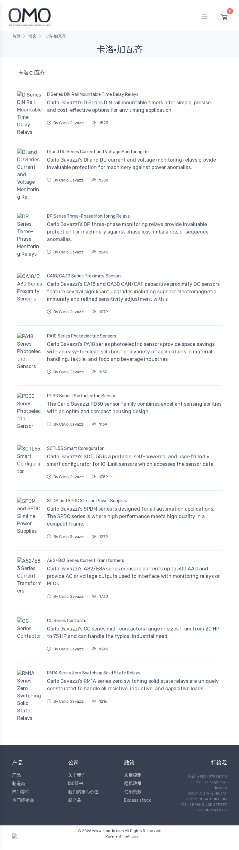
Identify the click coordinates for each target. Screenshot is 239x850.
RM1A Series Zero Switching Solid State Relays (93, 673)
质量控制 (133, 775)
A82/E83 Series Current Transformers (85, 560)
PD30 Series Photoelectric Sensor (81, 396)
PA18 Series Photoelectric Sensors (81, 336)
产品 (16, 775)
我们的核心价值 (83, 792)
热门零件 (21, 792)
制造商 (18, 783)
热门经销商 (23, 800)
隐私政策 (133, 783)
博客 (32, 36)
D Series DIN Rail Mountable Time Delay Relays (92, 94)
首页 (16, 36)
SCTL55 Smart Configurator (75, 448)
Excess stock (137, 800)
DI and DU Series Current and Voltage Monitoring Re (98, 151)
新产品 (74, 800)
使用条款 (133, 792)
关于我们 (77, 775)
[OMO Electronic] (29, 17)
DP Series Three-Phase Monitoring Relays (88, 216)
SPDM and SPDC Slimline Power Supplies (87, 500)
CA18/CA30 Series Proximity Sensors (84, 276)
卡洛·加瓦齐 (55, 36)
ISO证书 (75, 783)
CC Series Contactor (67, 620)
